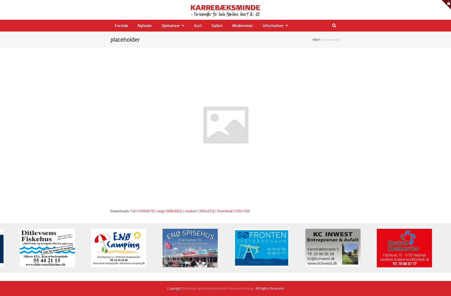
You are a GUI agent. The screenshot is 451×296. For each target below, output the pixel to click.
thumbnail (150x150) (233, 211)
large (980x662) (169, 211)
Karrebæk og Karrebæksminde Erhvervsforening (217, 288)
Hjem (316, 39)
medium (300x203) (199, 211)
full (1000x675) (143, 211)
